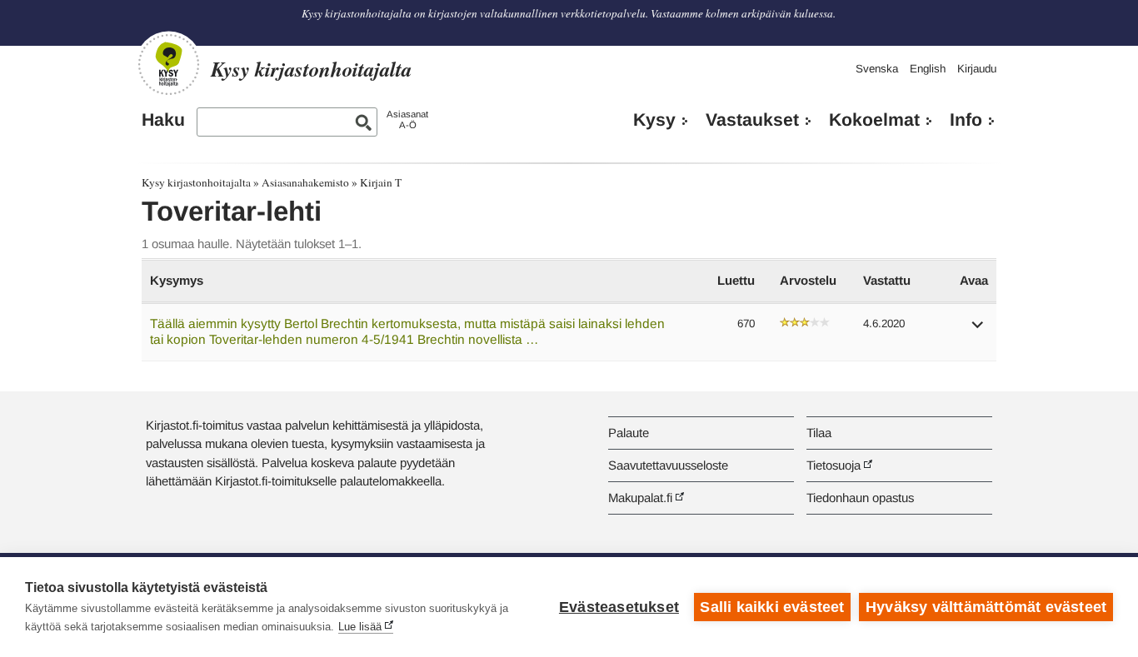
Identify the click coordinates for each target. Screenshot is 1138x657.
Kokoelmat (874, 120)
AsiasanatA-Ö (407, 119)
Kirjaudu (976, 68)
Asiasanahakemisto (305, 182)
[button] (978, 330)
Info (966, 120)
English (928, 68)
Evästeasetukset (619, 607)
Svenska (877, 68)
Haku (163, 120)
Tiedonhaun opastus (860, 497)
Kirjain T (381, 182)
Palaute (628, 433)
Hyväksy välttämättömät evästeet (986, 607)
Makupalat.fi (640, 497)
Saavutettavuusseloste (668, 465)
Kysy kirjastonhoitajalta (196, 182)
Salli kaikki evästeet (772, 607)
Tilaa (818, 433)
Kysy (654, 120)
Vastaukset (752, 120)
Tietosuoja (833, 465)
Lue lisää (360, 626)
